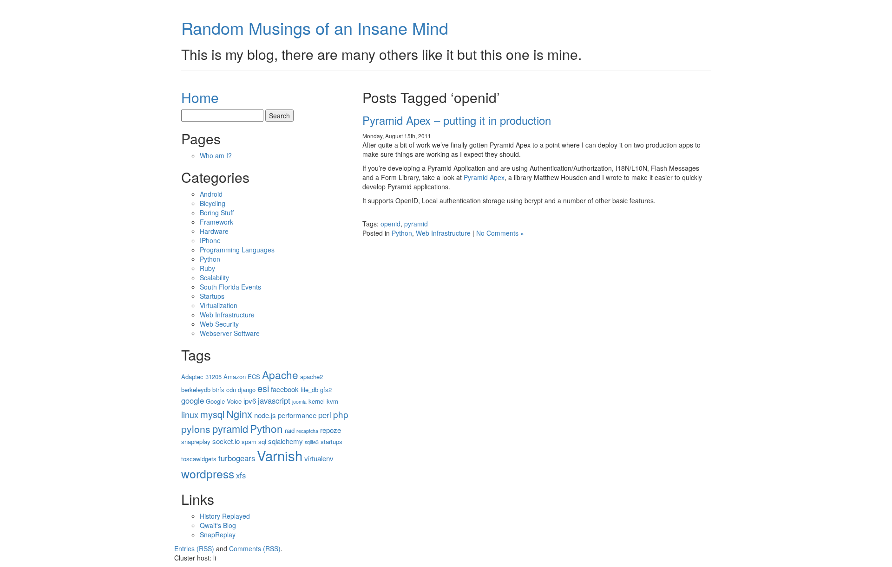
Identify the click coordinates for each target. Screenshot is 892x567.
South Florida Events (230, 286)
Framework (216, 221)
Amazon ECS (241, 376)
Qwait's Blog (218, 525)
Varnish (279, 455)
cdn (231, 389)
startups (331, 441)
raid (290, 430)
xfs (241, 475)
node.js (265, 415)
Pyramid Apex (484, 177)
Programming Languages (237, 249)
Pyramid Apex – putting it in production (456, 120)
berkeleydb (195, 389)
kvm (332, 401)
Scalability (214, 277)
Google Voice (224, 401)
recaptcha (307, 430)
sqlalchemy (285, 441)
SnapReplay (218, 534)
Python (402, 233)
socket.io (226, 441)
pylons (195, 429)
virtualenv (319, 458)
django (247, 389)
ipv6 (249, 401)
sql (262, 441)
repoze (330, 430)
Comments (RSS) (255, 548)
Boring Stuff (217, 212)
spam (249, 441)
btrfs (218, 389)
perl (324, 414)
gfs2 (326, 389)
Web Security (219, 324)
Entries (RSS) (194, 548)
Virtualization (218, 305)
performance (297, 415)
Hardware (214, 231)
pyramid (416, 223)
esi (263, 388)
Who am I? (216, 155)
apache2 (311, 376)
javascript (274, 400)
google (192, 400)
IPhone (210, 240)
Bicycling (212, 203)
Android (211, 194)
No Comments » (500, 233)
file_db (309, 389)
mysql (212, 414)
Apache (280, 374)
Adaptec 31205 (201, 376)
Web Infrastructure (443, 233)
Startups (212, 296)
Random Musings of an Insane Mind (314, 27)
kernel (316, 401)
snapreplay (195, 441)
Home (200, 97)
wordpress (207, 473)
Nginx (239, 413)
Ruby (207, 268)
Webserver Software (230, 333)
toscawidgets (198, 458)
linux (189, 414)
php (340, 414)
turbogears (236, 458)
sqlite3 (312, 441)
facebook (285, 389)
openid (390, 223)
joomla (299, 401)
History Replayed (225, 516)
